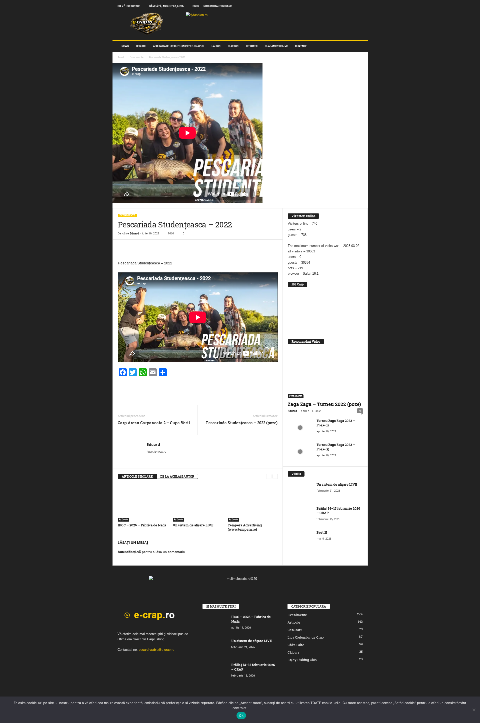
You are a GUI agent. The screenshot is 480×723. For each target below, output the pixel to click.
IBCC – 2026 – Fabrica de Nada (142, 525)
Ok (241, 716)
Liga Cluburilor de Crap (306, 637)
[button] (360, 46)
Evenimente (137, 57)
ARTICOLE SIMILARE (137, 476)
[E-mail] (146, 247)
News (125, 46)
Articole (123, 519)
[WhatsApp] (134, 247)
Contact (300, 46)
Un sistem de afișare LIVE (193, 525)
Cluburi (233, 46)
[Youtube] (364, 6)
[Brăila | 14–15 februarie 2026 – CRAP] (300, 515)
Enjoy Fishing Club (302, 660)
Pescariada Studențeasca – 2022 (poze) (242, 422)
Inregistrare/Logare (217, 6)
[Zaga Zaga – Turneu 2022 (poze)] (325, 374)
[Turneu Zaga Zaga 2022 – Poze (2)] (300, 451)
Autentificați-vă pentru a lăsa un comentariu (151, 552)
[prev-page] (269, 476)
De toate (252, 46)
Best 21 (321, 532)
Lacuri (216, 46)
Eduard (134, 233)
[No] (473, 709)
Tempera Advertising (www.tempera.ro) (245, 527)
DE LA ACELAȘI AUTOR (177, 476)
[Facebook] (341, 6)
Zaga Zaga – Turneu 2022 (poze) (324, 404)
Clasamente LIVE (276, 46)
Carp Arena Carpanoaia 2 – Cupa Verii (154, 422)
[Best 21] (300, 539)
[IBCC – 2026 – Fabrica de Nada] (143, 503)
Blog (195, 6)
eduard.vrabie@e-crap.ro (156, 650)
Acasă (121, 57)
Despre (141, 46)
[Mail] (356, 6)
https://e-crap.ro (156, 451)
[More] (169, 247)
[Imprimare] (157, 247)
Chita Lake (296, 645)
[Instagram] (349, 6)
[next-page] (275, 476)
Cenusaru (295, 630)
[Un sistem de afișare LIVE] (198, 503)
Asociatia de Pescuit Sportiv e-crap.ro (178, 46)
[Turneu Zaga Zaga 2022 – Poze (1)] (300, 427)
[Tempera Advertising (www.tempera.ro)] (253, 503)
